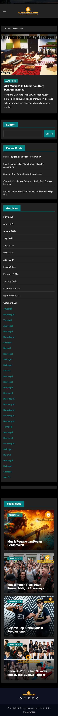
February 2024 (11, 274)
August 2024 (9, 231)
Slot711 (6, 370)
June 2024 (8, 245)
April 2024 (8, 259)
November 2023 (11, 295)
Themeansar (29, 711)
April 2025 (8, 224)
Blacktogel (8, 314)
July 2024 (8, 238)
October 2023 (10, 302)
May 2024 (8, 252)
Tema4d (7, 320)
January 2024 (10, 281)
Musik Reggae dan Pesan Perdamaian (22, 156)
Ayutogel (8, 325)
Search (11, 124)
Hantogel (8, 331)
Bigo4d (7, 348)
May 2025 (8, 216)
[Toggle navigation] (4, 11)
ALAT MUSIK (10, 81)
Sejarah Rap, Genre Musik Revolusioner (23, 174)
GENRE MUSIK (15, 515)
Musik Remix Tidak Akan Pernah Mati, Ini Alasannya (25, 586)
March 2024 (9, 267)
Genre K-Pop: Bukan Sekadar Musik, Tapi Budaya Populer (27, 672)
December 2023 (11, 288)
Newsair (44, 708)
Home (7, 28)
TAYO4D (7, 309)
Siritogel (7, 342)
